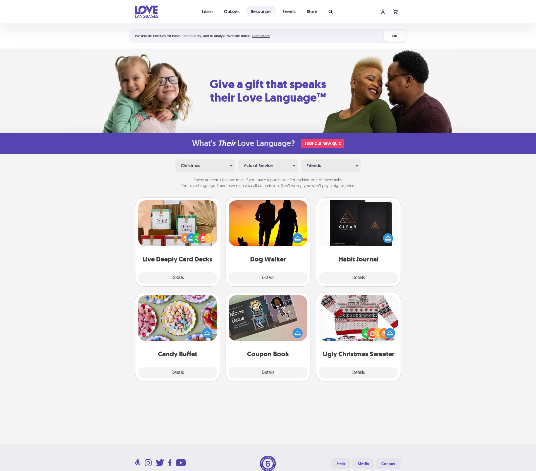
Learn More (261, 35)
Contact (388, 463)
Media (363, 463)
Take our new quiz (322, 143)
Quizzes (232, 12)
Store (312, 12)
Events (289, 12)
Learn (207, 12)
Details (177, 278)
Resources (261, 12)
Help (341, 463)
